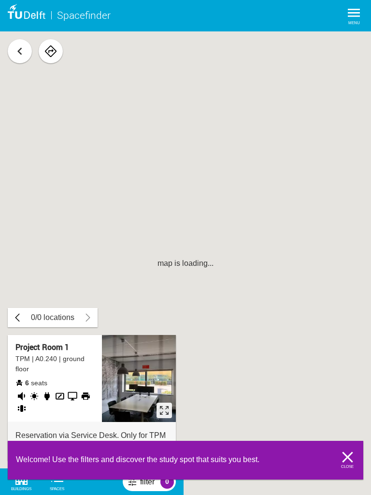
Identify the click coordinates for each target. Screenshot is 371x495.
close (347, 467)
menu (354, 23)
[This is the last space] (17, 317)
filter (158, 484)
